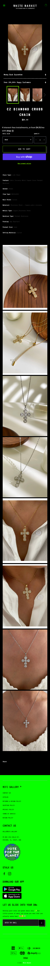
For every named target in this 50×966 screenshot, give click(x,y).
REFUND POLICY (8, 818)
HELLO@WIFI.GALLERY (10, 831)
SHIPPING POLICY (9, 805)
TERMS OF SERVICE (9, 814)
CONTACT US (7, 793)
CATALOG (5, 797)
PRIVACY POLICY (8, 809)
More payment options (24, 163)
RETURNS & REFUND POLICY (12, 801)
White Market (27, 963)
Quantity (36, 133)
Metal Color (6, 133)
